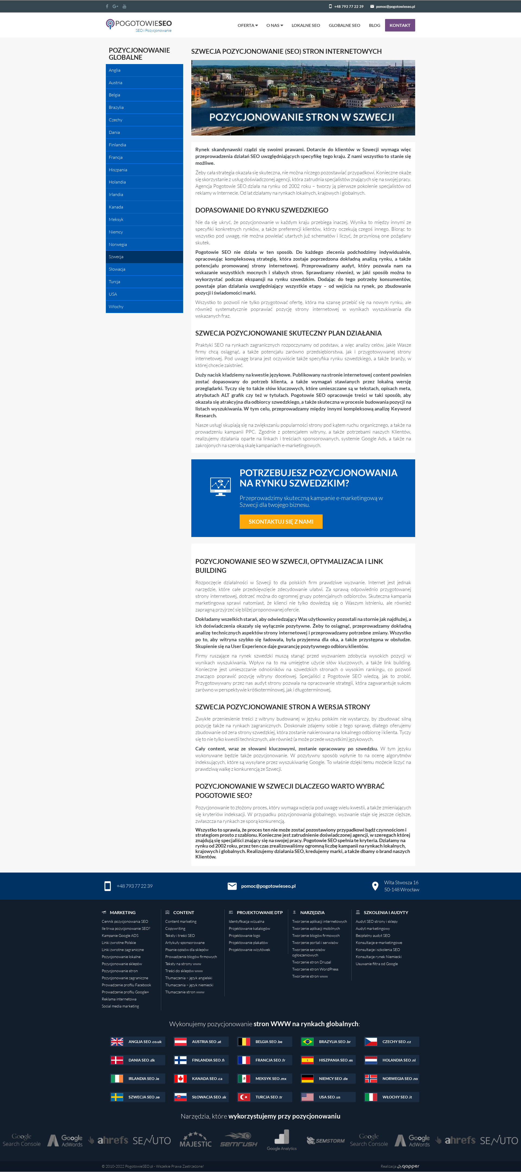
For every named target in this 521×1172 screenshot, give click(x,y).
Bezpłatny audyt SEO (373, 935)
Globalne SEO (344, 25)
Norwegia (118, 244)
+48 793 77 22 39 (349, 6)
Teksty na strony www (183, 963)
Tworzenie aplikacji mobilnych (316, 928)
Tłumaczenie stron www (184, 992)
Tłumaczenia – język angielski (188, 977)
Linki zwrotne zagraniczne (123, 949)
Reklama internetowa (119, 999)
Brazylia (116, 107)
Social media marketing (120, 1006)
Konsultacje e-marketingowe (379, 942)
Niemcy (116, 232)
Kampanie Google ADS (120, 935)
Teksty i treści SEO (180, 935)
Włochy (116, 306)
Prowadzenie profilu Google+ (125, 992)
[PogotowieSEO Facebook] (107, 6)
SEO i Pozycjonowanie (153, 30)
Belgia (114, 94)
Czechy (115, 119)
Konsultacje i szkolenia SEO (378, 949)
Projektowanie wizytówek (249, 949)
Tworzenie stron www (310, 976)
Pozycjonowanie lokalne (121, 956)
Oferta (246, 25)
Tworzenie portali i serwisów (315, 942)
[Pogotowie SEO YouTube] (124, 6)
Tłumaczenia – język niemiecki (189, 985)
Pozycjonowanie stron (120, 970)
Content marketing (180, 921)
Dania (114, 132)
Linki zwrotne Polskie (119, 942)
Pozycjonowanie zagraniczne (125, 977)
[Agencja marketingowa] (408, 1166)
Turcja (114, 281)
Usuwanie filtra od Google (377, 963)
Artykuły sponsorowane (185, 942)
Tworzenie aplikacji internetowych (319, 921)
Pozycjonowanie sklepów (122, 963)
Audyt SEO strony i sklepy (377, 921)
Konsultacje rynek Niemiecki (379, 956)
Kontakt (400, 25)
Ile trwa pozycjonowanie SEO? (126, 928)
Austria (115, 82)
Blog (374, 25)
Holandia (117, 182)
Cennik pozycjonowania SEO (125, 921)
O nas (272, 25)
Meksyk (116, 219)
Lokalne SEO (306, 25)
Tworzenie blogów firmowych (316, 935)
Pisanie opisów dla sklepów (186, 949)
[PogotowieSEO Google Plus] (115, 6)
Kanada (116, 207)
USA (113, 294)
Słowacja (117, 269)
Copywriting (175, 928)
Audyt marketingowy (373, 928)
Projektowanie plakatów (248, 942)
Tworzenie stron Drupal (311, 962)
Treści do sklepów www (184, 970)
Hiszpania (118, 169)
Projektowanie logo (244, 935)
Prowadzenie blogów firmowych (191, 956)
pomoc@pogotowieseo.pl (395, 6)
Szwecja (116, 256)
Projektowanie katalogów (249, 928)
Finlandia (117, 144)
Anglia (114, 70)
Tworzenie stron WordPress (315, 969)
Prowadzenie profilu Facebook (126, 985)
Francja (116, 157)
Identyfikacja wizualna (246, 921)
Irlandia (116, 194)
